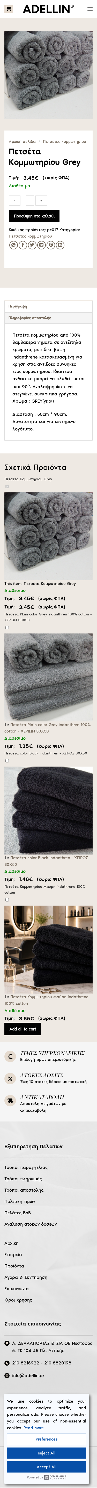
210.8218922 (25, 1363)
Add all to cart (23, 1029)
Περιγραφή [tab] (18, 306)
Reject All (46, 1453)
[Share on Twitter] (32, 245)
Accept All (46, 1466)
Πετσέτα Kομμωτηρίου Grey (28, 479)
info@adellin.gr (28, 1375)
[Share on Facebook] (23, 245)
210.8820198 (57, 1363)
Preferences (47, 1439)
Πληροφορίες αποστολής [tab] (30, 318)
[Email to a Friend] (41, 245)
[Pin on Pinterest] (51, 245)
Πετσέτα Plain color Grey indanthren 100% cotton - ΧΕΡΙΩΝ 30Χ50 (48, 617)
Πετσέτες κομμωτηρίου (64, 141)
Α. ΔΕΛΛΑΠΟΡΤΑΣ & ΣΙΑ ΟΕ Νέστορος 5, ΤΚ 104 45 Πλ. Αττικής (52, 1346)
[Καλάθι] (8, 9)
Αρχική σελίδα (22, 141)
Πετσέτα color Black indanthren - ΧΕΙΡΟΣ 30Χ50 (45, 753)
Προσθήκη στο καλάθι (34, 216)
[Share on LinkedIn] (60, 245)
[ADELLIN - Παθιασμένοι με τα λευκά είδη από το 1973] (48, 9)
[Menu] (90, 9)
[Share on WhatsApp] (13, 245)
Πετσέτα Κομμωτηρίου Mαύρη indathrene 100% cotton (44, 889)
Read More (34, 1427)
